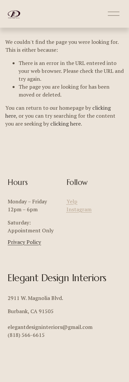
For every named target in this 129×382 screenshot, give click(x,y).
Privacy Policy (24, 242)
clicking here (65, 123)
